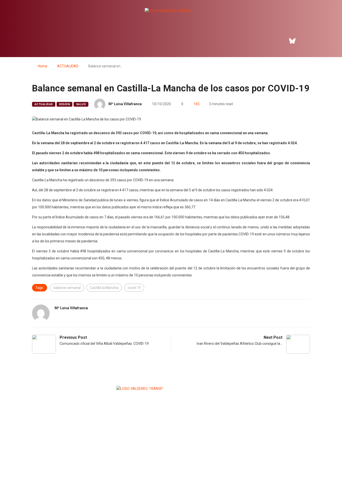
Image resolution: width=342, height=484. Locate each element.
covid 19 (134, 288)
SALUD (81, 104)
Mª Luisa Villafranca (125, 104)
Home (42, 66)
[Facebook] (278, 41)
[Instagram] (306, 41)
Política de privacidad (171, 467)
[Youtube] (320, 41)
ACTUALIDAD (67, 66)
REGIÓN (64, 104)
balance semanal (67, 288)
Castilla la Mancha (104, 288)
